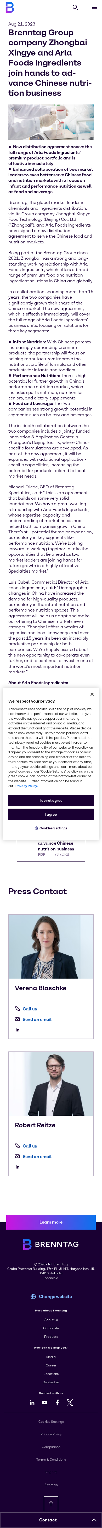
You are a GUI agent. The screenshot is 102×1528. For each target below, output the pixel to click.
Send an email (37, 1019)
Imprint (51, 1472)
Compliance (51, 1447)
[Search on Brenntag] (75, 7)
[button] (94, 1520)
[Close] (92, 694)
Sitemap (51, 1485)
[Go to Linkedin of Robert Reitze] (19, 1166)
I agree (51, 814)
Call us (30, 1008)
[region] (51, 764)
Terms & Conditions (51, 1459)
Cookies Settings (53, 828)
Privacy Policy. (26, 786)
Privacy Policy (51, 1434)
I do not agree (51, 801)
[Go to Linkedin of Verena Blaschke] (19, 1029)
